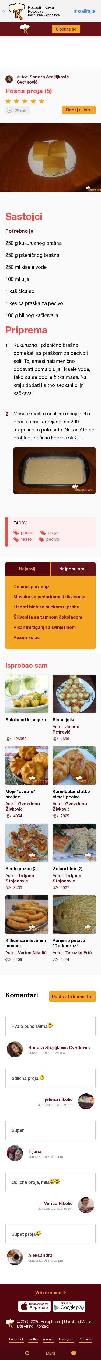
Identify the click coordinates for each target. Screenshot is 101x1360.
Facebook (16, 1339)
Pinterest (85, 1339)
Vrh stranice (48, 1292)
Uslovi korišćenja (77, 1321)
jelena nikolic (59, 1099)
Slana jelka (74, 708)
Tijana (34, 1151)
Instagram (66, 1339)
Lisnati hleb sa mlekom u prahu (46, 606)
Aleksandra (40, 1255)
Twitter (33, 1339)
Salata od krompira (26, 708)
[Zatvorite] (4, 11)
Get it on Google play (69, 1306)
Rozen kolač (26, 637)
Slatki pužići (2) (26, 857)
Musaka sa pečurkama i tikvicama (49, 596)
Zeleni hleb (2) (74, 857)
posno (27, 532)
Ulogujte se (66, 29)
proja (53, 532)
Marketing (25, 1326)
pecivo (52, 539)
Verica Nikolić (58, 1203)
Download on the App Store (34, 1306)
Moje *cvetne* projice (26, 782)
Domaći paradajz (31, 586)
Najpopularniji (73, 568)
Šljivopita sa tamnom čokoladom (47, 616)
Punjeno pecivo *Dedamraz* (74, 928)
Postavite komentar (72, 996)
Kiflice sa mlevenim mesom (26, 928)
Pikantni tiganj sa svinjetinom (44, 627)
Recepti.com (9, 1323)
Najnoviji (27, 568)
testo (26, 539)
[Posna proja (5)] (54, 470)
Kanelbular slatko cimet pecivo (74, 782)
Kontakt (42, 1326)
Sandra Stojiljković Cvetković (59, 1047)
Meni (50, 1353)
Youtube (48, 1339)
